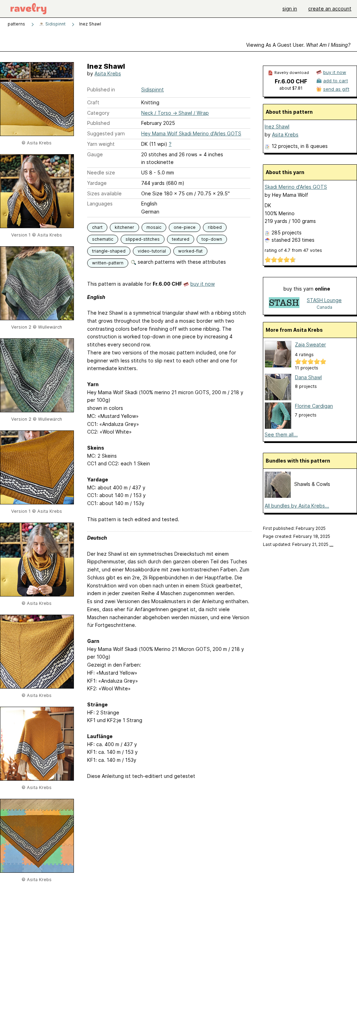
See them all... (281, 434)
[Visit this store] (284, 303)
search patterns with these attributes (181, 262)
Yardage (97, 183)
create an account (329, 9)
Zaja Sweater (310, 344)
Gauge (95, 154)
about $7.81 (291, 88)
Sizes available (104, 193)
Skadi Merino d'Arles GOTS (296, 187)
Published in (101, 89)
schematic (102, 239)
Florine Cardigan (314, 406)
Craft (93, 102)
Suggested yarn (106, 133)
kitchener (124, 227)
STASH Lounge (324, 300)
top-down (212, 239)
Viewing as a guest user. (298, 45)
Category (98, 113)
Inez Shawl (277, 126)
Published (98, 123)
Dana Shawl (308, 377)
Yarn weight (101, 144)
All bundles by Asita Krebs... (297, 506)
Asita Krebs (107, 73)
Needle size (101, 172)
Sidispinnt (55, 24)
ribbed (215, 227)
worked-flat (190, 251)
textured (180, 239)
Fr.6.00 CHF (291, 81)
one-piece (185, 227)
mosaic (153, 227)
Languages (100, 204)
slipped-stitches (143, 239)
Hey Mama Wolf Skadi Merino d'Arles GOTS (191, 133)
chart (97, 227)
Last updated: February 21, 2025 (298, 544)
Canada (324, 307)
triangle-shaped (109, 251)
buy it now (202, 284)
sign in (289, 9)
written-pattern (107, 262)
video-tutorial (152, 251)
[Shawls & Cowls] (278, 496)
